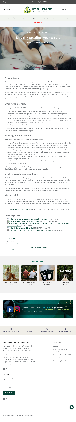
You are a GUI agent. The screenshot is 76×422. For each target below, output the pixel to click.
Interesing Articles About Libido (63, 355)
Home (7, 18)
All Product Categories (60, 349)
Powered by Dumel (59, 361)
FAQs (52, 18)
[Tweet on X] (9, 238)
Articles (60, 18)
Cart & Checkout (58, 352)
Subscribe (8, 393)
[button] (72, 407)
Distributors (44, 18)
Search (55, 346)
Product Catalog (24, 18)
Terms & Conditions (59, 358)
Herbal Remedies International (15, 415)
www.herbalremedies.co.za (19, 209)
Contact (68, 18)
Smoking (16, 243)
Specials (35, 18)
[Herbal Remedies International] (38, 9)
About (14, 18)
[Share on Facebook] (11, 238)
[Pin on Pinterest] (14, 238)
